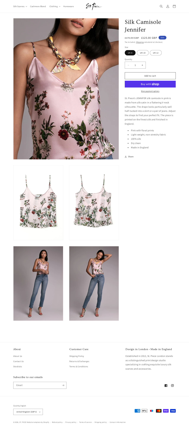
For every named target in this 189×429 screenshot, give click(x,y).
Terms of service (85, 422)
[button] (20, 6)
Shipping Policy (76, 356)
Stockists (17, 366)
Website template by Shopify (38, 422)
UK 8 (130, 52)
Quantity (128, 59)
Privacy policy (70, 422)
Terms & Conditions (78, 366)
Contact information (118, 422)
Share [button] (131, 156)
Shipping (140, 42)
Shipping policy (100, 422)
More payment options (150, 91)
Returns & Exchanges (79, 361)
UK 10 (143, 52)
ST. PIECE (23, 422)
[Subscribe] (63, 385)
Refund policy (57, 422)
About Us (17, 356)
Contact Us (18, 361)
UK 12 (156, 52)
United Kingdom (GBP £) (26, 412)
